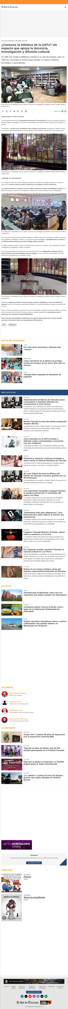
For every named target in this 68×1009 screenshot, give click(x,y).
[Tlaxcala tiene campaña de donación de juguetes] (11, 377)
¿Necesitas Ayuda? (34, 992)
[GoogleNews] (37, 996)
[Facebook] (2, 111)
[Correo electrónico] (18, 111)
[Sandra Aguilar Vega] (4, 711)
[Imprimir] (26, 111)
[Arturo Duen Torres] (4, 702)
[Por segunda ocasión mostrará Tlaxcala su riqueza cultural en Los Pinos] (11, 555)
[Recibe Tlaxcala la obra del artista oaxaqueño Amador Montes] (11, 426)
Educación (12, 324)
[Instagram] (34, 996)
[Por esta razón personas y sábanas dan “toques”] (11, 350)
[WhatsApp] (10, 111)
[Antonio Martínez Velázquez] (4, 694)
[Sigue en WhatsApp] (62, 111)
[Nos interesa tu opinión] (34, 981)
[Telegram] (14, 111)
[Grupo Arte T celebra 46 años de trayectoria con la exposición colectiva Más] (11, 737)
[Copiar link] (22, 111)
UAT (4, 324)
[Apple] (41, 996)
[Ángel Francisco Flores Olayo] (4, 720)
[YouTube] (30, 996)
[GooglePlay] (45, 996)
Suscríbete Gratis (34, 863)
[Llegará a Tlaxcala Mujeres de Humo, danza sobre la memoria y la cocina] (11, 536)
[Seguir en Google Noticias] (65, 111)
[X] (6, 111)
